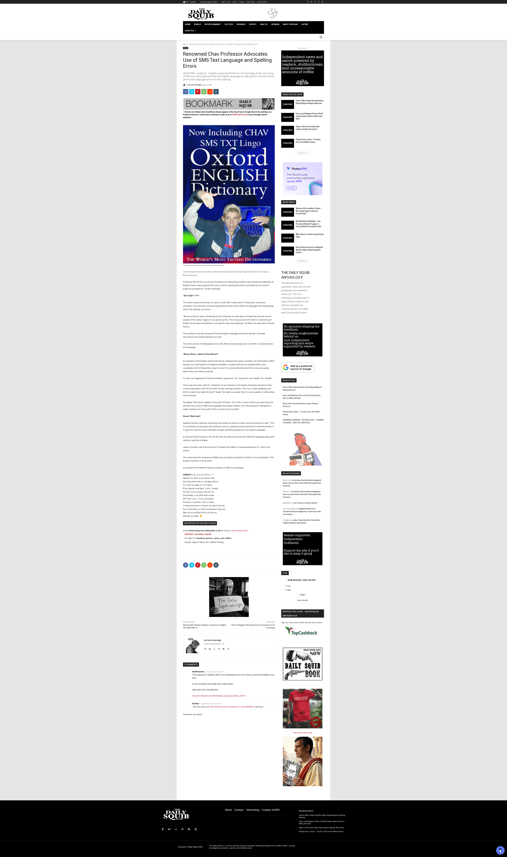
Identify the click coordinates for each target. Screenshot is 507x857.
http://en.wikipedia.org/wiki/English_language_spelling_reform (218, 696)
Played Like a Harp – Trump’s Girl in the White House (301, 413)
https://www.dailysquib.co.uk (214, 644)
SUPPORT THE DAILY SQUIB (198, 534)
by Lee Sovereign (195, 85)
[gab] (210, 648)
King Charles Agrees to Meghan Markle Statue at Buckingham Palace (309, 249)
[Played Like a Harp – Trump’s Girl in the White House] (287, 143)
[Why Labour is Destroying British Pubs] (287, 238)
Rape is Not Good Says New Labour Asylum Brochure (300, 404)
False (288, 590)
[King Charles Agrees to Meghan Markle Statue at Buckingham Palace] (287, 251)
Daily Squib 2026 (195, 847)
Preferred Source (239, 114)
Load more (302, 153)
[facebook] (205, 648)
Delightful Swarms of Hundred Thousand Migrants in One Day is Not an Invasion (302, 511)
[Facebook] (307, 1)
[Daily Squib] (184, 84)
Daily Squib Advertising (302, 732)
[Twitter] (322, 1)
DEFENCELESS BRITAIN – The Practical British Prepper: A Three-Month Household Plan (308, 224)
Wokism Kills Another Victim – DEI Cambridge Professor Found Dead (309, 211)
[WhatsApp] (203, 91)
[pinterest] (219, 648)
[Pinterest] (318, 1)
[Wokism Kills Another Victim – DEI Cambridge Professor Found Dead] (287, 212)
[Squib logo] (204, 14)
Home (185, 44)
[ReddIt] (210, 91)
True (288, 586)
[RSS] (189, 829)
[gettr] (214, 648)
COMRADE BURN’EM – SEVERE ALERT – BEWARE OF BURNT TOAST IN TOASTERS (303, 421)
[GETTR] (315, 1)
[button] (321, 37)
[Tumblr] (216, 91)
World (191, 44)
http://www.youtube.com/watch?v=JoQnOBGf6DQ (232, 707)
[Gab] (311, 1)
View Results (302, 600)
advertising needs (239, 530)
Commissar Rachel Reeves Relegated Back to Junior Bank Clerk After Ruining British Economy (302, 483)
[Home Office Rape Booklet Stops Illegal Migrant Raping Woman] (287, 104)
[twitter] (228, 648)
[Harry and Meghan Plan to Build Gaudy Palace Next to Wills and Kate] (287, 117)
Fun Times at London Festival (305, 503)
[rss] (224, 648)
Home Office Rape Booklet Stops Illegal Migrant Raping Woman (302, 388)
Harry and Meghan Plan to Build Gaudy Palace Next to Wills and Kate (309, 116)
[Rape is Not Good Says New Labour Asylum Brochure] (287, 130)
